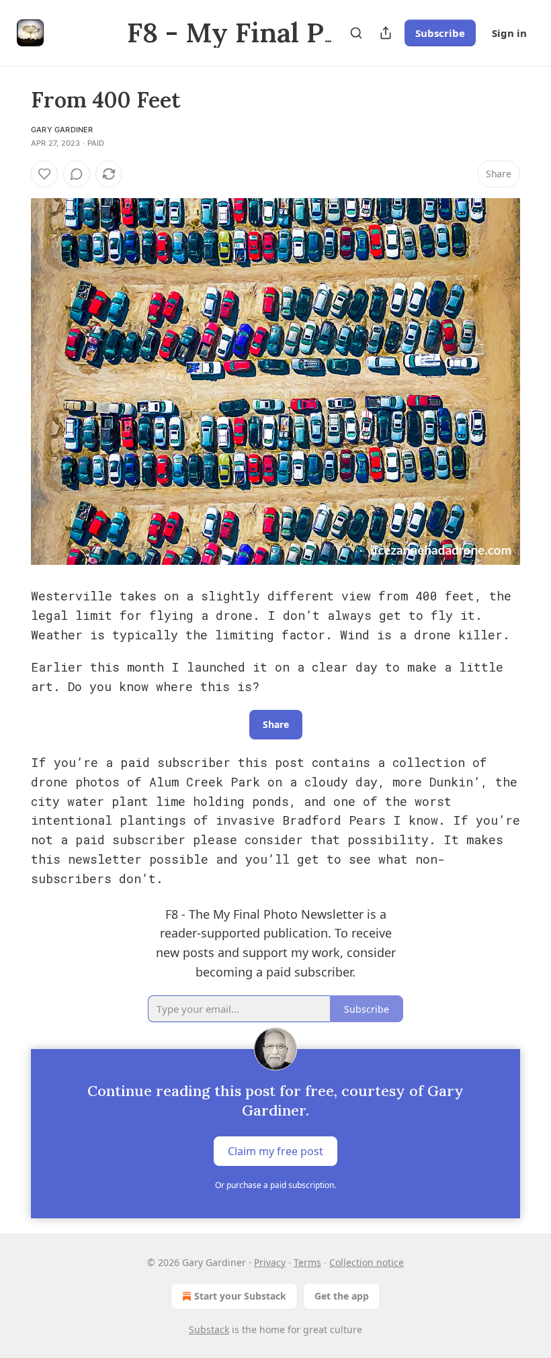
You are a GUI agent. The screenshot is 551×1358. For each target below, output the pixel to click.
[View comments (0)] (76, 174)
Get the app (341, 1295)
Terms (307, 1262)
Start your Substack (240, 1295)
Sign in (509, 33)
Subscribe (440, 33)
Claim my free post (275, 1151)
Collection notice (366, 1262)
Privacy (270, 1262)
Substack (209, 1329)
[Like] (44, 174)
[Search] (356, 32)
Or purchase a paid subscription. (275, 1185)
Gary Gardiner (62, 129)
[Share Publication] (385, 32)
